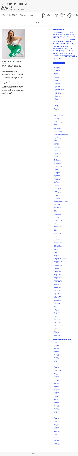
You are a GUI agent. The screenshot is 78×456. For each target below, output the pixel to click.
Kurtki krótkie (56, 178)
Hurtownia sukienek (58, 131)
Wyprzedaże (56, 329)
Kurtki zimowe (56, 185)
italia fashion (59, 39)
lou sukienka (65, 41)
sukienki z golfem (57, 284)
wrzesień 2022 (57, 405)
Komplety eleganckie (58, 166)
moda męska (56, 197)
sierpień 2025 (56, 355)
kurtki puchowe (57, 182)
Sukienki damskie (57, 256)
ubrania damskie (70, 57)
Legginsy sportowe (57, 188)
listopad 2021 (56, 419)
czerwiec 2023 (56, 392)
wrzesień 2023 (57, 389)
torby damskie (56, 310)
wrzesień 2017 (57, 444)
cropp (55, 112)
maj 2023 (55, 393)
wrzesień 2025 (57, 354)
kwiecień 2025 (56, 361)
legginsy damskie (57, 186)
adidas (55, 65)
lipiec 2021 (56, 425)
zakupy (55, 331)
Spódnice (55, 230)
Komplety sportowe (58, 168)
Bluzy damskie (57, 98)
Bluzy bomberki (57, 96)
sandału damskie (57, 226)
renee (66, 50)
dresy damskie (57, 119)
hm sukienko (66, 38)
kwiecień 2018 (56, 438)
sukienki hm (56, 55)
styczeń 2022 (56, 417)
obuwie (55, 202)
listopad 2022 (56, 402)
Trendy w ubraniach (58, 318)
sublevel (55, 251)
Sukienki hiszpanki (57, 262)
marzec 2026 (56, 345)
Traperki (55, 313)
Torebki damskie (57, 312)
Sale (54, 224)
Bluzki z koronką (57, 92)
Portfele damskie (57, 219)
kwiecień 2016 (56, 446)
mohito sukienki (62, 46)
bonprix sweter (60, 34)
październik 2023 (57, 387)
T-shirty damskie (57, 305)
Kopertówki (56, 169)
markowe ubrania (57, 45)
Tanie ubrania (56, 57)
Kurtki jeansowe (57, 176)
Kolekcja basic (56, 146)
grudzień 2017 (57, 443)
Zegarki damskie (57, 335)
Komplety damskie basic (59, 162)
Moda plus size (57, 198)
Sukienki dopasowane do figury (60, 258)
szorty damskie (57, 299)
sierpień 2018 (56, 433)
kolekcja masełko (57, 149)
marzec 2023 (56, 396)
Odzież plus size (57, 205)
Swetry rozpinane (57, 296)
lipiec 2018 (56, 434)
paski (55, 210)
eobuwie (55, 124)
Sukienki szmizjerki (57, 278)
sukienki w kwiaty (57, 280)
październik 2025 (57, 352)
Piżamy (55, 211)
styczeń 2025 (56, 366)
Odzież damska (57, 204)
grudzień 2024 (57, 367)
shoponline (56, 227)
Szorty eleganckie (57, 300)
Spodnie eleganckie (58, 242)
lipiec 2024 (56, 374)
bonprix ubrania (65, 34)
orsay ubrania (62, 50)
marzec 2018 (56, 440)
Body (55, 103)
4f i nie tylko (15, 65)
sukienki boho (56, 255)
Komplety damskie (57, 160)
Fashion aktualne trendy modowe (60, 127)
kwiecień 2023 (56, 395)
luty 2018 (55, 441)
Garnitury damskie (57, 128)
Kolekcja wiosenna (57, 153)
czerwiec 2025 (56, 358)
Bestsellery (56, 73)
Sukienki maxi (56, 267)
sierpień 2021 (56, 424)
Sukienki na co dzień (58, 271)
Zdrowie (55, 334)
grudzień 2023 (57, 384)
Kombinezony (56, 156)
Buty (55, 108)
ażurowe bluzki (57, 70)
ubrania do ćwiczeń (7, 68)
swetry (55, 288)
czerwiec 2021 (56, 427)
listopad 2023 (56, 386)
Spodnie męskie (57, 245)
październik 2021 (57, 421)
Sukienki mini (56, 270)
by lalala (69, 34)
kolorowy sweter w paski (66, 39)
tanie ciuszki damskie (71, 55)
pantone (55, 208)
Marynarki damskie (57, 192)
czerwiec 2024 (56, 376)
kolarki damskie (57, 144)
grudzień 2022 (57, 401)
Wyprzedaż (56, 328)
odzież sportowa (17, 66)
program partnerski (58, 220)
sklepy (55, 229)
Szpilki (55, 302)
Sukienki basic (56, 254)
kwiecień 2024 (56, 379)
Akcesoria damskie (57, 67)
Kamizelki (56, 137)
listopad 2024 (56, 368)
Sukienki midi (56, 268)
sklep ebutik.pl (57, 53)
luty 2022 (55, 415)
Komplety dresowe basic (59, 165)
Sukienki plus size (57, 275)
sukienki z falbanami (58, 283)
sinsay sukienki (71, 52)
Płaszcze (55, 213)
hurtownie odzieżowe (58, 133)
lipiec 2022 (56, 408)
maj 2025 (55, 360)
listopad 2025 (56, 351)
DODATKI (55, 117)
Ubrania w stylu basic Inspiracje (60, 323)
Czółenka (55, 114)
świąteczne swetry (70, 58)
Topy (55, 309)
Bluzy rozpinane (57, 100)
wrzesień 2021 (57, 422)
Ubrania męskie (57, 322)
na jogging (9, 66)
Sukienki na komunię (58, 272)
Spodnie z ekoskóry (57, 246)
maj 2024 (55, 377)
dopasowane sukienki (58, 118)
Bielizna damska (57, 76)
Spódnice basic (57, 232)
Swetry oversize (57, 294)
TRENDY (55, 315)
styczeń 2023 (56, 399)
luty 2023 (55, 398)
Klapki (55, 141)
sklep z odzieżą (64, 53)
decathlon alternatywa (58, 115)
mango (69, 41)
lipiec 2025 (56, 357)
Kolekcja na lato (57, 150)
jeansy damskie (57, 135)
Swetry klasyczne (57, 293)
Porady (55, 216)
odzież (61, 48)
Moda (4, 65)
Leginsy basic (56, 189)
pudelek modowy (57, 221)
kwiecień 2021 (56, 430)
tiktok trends (56, 307)
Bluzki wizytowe (57, 87)
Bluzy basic (56, 95)
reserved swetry (71, 50)
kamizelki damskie (57, 138)
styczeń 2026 (56, 348)
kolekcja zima (56, 154)
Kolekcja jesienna (57, 147)
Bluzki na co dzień (57, 86)
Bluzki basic (56, 80)
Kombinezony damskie (58, 157)
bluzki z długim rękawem (59, 89)
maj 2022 (55, 411)
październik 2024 (57, 370)
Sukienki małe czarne (58, 265)
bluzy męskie (56, 99)
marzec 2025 (56, 363)
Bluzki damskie (57, 82)
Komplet (55, 159)
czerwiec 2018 (56, 436)
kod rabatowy (56, 143)
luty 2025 (55, 364)
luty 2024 (55, 382)
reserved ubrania (56, 51)
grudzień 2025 (57, 350)
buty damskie (56, 109)
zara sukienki (57, 58)
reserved (55, 223)
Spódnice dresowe (57, 235)
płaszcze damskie (57, 214)
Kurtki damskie (57, 175)
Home (55, 130)
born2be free (56, 106)
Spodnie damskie (57, 239)
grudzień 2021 (57, 418)
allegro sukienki (57, 32)
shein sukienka (63, 52)
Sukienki (55, 252)
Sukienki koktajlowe (58, 264)
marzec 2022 (56, 414)
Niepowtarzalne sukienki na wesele (61, 201)
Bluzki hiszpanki (57, 83)
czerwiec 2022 (56, 409)
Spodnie (55, 236)
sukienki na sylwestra (58, 274)
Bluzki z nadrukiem (57, 93)
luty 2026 (55, 347)
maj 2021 (55, 428)
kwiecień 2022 (56, 412)
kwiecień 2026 (56, 344)
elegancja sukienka (61, 36)
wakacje (55, 326)
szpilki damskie (57, 303)
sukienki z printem (57, 287)
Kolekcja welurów (57, 151)
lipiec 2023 (56, 390)
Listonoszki (56, 191)
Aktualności (56, 68)
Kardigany (56, 140)
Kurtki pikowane (57, 179)
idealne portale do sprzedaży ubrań (61, 134)
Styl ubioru (56, 249)
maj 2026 (55, 342)
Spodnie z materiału (58, 248)
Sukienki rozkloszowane (58, 277)
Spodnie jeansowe (57, 243)
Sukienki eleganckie (58, 261)
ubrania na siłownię (17, 68)
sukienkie (70, 53)
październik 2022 (57, 403)
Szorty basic (56, 297)
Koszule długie (57, 173)
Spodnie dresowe (57, 240)
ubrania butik (61, 57)
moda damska (65, 45)
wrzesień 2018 (57, 431)
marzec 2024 (56, 380)
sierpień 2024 (56, 373)
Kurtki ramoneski (57, 184)
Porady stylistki (57, 217)
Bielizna (55, 74)
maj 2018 (55, 437)
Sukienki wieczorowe (58, 281)
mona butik (58, 48)
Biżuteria (55, 79)
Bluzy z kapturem (57, 102)
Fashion (55, 125)
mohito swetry (71, 46)
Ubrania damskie (57, 321)
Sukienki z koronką (57, 286)
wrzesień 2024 (57, 371)
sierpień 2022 (56, 406)
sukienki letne (63, 55)
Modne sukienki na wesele (59, 200)
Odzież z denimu (57, 207)
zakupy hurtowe (57, 332)
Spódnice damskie (57, 233)
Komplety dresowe (57, 163)
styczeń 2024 (56, 383)
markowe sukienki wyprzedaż (63, 43)
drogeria (55, 121)
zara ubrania (64, 58)
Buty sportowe (57, 111)
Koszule (55, 170)
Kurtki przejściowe (57, 181)
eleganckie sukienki (58, 122)
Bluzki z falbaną (57, 90)
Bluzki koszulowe (57, 84)
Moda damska (56, 195)
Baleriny (55, 71)
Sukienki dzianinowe (58, 259)
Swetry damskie (57, 290)
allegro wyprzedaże (65, 32)
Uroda (55, 325)
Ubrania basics (57, 319)
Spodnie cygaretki (57, 237)
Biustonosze (56, 77)
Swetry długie (56, 291)
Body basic (56, 105)
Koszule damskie (57, 172)
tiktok (55, 306)
